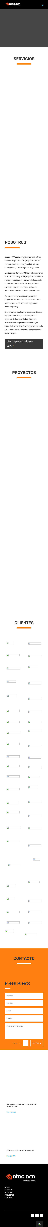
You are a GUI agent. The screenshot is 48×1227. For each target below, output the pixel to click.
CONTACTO (9, 1198)
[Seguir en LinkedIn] (24, 1056)
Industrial (14, 441)
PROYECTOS (9, 1195)
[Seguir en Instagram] (17, 1056)
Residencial (15, 400)
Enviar (36, 1043)
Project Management (17, 181)
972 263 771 (11, 1156)
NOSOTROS (9, 1192)
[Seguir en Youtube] (31, 1056)
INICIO (7, 1187)
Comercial (14, 421)
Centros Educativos (21, 461)
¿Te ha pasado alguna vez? (20, 344)
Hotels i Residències (22, 481)
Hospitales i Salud (20, 522)
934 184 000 (11, 1112)
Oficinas (13, 542)
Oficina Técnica (13, 201)
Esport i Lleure (17, 502)
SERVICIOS (9, 1190)
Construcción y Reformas (21, 114)
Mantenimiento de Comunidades (15, 159)
